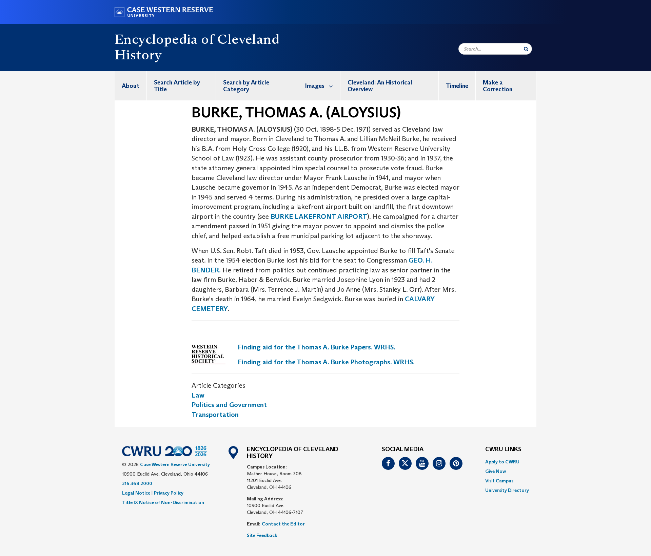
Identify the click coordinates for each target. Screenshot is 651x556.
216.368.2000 (137, 483)
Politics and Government (229, 405)
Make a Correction (497, 86)
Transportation (215, 414)
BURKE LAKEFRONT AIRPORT (319, 216)
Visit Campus (499, 481)
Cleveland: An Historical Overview (380, 86)
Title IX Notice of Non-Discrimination (163, 502)
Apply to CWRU (502, 462)
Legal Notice (136, 493)
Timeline (457, 86)
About (130, 86)
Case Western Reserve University (175, 464)
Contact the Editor (283, 524)
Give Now (495, 471)
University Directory (507, 490)
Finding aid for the (326, 362)
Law (198, 395)
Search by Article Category (246, 86)
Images (314, 86)
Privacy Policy (168, 493)
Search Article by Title (177, 86)
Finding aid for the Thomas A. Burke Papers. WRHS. (316, 347)
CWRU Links (503, 449)
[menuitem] (131, 85)
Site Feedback (262, 535)
